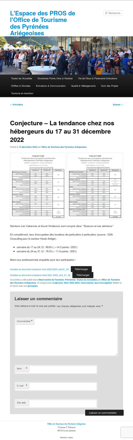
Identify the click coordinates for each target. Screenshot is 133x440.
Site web (21, 402)
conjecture (57, 282)
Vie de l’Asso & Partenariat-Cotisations (97, 78)
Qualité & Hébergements (83, 85)
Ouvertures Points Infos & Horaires (55, 78)
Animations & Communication (51, 85)
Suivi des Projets (109, 85)
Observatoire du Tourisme (51, 279)
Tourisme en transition (22, 93)
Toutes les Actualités (21, 78)
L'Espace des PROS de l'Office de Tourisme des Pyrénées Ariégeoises (42, 23)
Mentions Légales (66, 437)
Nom (22, 368)
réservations (87, 282)
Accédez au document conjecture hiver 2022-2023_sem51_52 (39, 269)
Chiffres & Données (20, 85)
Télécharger (81, 269)
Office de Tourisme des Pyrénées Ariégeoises (64, 146)
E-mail (22, 385)
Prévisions (70, 279)
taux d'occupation (103, 282)
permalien (33, 285)
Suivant (118, 104)
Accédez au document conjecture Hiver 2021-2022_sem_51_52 (40, 275)
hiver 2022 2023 (72, 282)
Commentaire (25, 321)
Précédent (16, 104)
